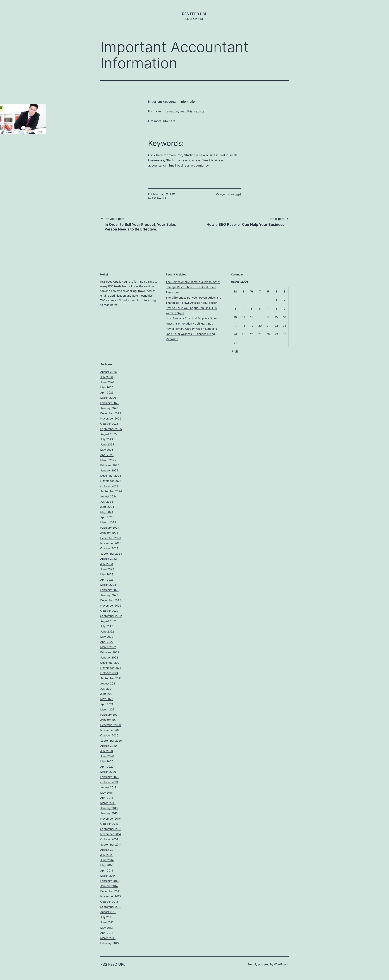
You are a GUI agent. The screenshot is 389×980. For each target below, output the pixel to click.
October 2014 (109, 839)
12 (251, 317)
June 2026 (107, 382)
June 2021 (107, 693)
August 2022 (108, 621)
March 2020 (108, 771)
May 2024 (106, 512)
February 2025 (109, 465)
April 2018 (106, 797)
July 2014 (106, 854)
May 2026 (106, 387)
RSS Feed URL (194, 14)
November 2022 (110, 605)
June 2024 (107, 506)
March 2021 (107, 709)
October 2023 (109, 548)
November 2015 (110, 818)
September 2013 (110, 906)
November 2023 (110, 543)
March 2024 (108, 522)
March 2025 (108, 460)
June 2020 (107, 756)
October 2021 (109, 673)
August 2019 (108, 787)
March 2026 (108, 397)
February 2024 (109, 527)
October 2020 (109, 735)
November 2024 (110, 480)
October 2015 (109, 823)
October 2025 (109, 423)
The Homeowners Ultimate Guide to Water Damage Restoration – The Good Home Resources (193, 287)
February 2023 (109, 589)
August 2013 (108, 912)
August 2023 (108, 558)
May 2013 (106, 927)
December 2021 (110, 662)
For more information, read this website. (176, 111)
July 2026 (106, 377)
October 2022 (109, 610)
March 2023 (108, 584)
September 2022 (111, 615)
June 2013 (107, 922)
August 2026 (108, 371)
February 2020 (109, 777)
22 (276, 325)
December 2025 (110, 413)
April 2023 (107, 579)
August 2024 (108, 496)
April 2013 (106, 932)
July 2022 (106, 626)
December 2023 (110, 538)
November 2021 (110, 667)
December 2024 (110, 475)
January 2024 (109, 532)
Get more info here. (162, 121)
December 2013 (110, 891)
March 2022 (108, 647)
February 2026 (109, 403)
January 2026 (109, 408)
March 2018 (107, 803)
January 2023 (109, 595)
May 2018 (106, 792)
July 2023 (106, 564)
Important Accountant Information (172, 101)
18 (243, 325)
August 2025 (108, 434)
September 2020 (111, 740)
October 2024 (109, 486)
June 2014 (107, 860)
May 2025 (106, 449)
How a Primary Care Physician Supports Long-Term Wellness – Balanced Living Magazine (191, 334)
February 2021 (109, 714)
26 (251, 334)
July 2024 (106, 501)
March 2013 (107, 938)
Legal (238, 194)
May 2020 (106, 761)
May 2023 (106, 574)
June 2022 (107, 631)
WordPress (281, 964)
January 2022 (109, 657)
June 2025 (107, 444)
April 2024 (107, 517)
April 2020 (107, 766)
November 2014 (110, 834)
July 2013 (106, 917)
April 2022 (107, 641)
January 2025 (109, 470)
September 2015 (110, 828)
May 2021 (106, 699)
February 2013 (109, 943)
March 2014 (108, 875)
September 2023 (111, 553)
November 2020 (110, 730)
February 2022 (109, 652)
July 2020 (106, 751)
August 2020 (108, 745)
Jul (236, 350)
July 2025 (106, 439)
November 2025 (110, 418)
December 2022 (110, 600)
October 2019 (109, 782)
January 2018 (109, 808)
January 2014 (109, 886)
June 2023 (107, 569)
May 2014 (106, 865)
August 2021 (108, 683)
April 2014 (106, 870)
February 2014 (109, 880)
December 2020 (110, 725)
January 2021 (109, 719)
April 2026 (107, 392)
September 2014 (111, 844)
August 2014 (108, 849)
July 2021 (106, 688)
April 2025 (107, 455)
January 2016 (109, 813)
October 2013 (109, 901)
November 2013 (110, 896)
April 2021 (106, 704)
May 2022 (106, 636)
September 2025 (111, 429)
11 (243, 317)
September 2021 (110, 678)
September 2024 (111, 491)
